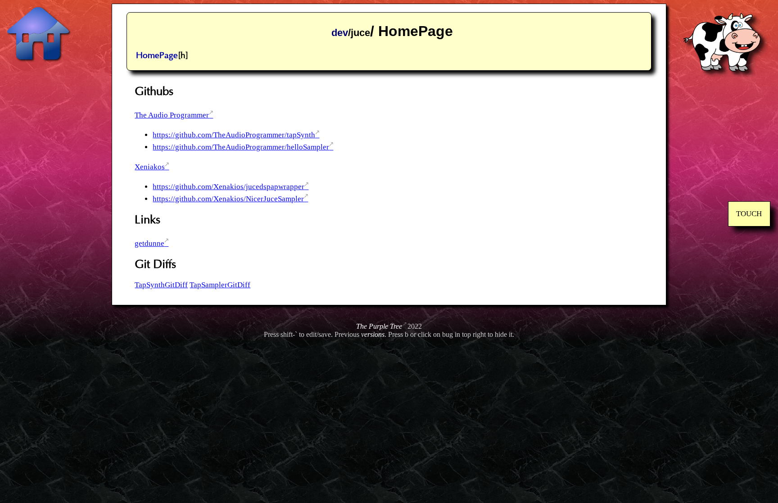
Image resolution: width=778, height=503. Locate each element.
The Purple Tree (379, 326)
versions (372, 334)
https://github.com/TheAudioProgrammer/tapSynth (234, 135)
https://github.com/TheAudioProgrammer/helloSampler (241, 147)
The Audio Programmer (172, 115)
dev (339, 32)
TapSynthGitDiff (161, 285)
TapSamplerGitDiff (220, 285)
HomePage (157, 55)
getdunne (149, 243)
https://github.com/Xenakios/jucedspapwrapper (228, 186)
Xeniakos (150, 167)
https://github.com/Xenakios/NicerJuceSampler (228, 199)
